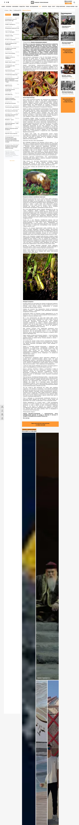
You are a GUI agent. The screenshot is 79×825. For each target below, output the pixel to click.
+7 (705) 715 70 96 (40, 425)
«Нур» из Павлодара (9, 32)
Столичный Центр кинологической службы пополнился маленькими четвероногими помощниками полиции (12, 140)
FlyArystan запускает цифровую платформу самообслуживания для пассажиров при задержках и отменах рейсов (11, 154)
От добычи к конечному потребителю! (10, 49)
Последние (8, 14)
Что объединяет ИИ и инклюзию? (10, 66)
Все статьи (12, 160)
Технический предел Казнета (12, 107)
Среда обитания (60, 6)
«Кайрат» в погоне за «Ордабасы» (10, 57)
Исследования (34, 6)
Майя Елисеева (8, 85)
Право (27, 6)
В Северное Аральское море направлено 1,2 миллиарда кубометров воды (11, 147)
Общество (22, 6)
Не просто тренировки (10, 39)
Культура (44, 6)
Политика (8, 6)
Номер (3, 6)
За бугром (72, 28)
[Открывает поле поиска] (74, 2)
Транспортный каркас (10, 70)
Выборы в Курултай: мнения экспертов (11, 129)
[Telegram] (6, 2)
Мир (40, 6)
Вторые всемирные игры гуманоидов (10, 44)
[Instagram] (8, 2)
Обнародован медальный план (12, 28)
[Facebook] (4, 2)
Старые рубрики (70, 6)
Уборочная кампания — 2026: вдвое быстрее (12, 124)
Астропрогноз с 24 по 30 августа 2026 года (10, 20)
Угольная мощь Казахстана (11, 74)
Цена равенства (8, 94)
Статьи (6, 10)
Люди (49, 6)
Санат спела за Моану (10, 53)
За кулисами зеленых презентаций (10, 90)
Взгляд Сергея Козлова (10, 103)
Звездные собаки (9, 35)
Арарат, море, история (10, 62)
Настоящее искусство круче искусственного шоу (11, 115)
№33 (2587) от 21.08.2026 (29, 431)
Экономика (15, 6)
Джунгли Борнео (27, 10)
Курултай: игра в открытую (11, 133)
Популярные (16, 14)
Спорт (53, 6)
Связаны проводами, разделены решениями (10, 99)
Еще (76, 6)
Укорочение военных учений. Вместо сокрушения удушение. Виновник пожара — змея (12, 80)
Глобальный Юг (17, 10)
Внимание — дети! (9, 119)
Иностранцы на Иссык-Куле (11, 110)
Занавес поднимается (10, 24)
